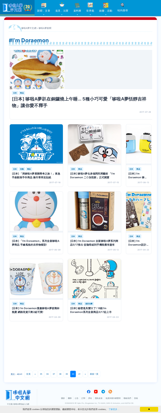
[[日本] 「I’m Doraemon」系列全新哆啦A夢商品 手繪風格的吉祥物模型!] (36, 212)
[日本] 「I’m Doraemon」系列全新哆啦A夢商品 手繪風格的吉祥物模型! (35, 242)
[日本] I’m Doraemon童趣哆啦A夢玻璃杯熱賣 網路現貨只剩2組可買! (35, 310)
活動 (22, 169)
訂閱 (83, 398)
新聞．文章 (43, 10)
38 (60, 374)
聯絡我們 (127, 398)
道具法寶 (88, 304)
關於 (63, 398)
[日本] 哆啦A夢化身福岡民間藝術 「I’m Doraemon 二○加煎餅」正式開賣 (92, 175)
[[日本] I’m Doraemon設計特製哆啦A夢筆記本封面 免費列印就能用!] (138, 212)
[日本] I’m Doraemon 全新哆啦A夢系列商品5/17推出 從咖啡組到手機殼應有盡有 (94, 242)
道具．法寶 (62, 10)
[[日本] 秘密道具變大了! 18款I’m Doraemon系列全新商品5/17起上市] (94, 279)
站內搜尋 (122, 10)
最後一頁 (94, 374)
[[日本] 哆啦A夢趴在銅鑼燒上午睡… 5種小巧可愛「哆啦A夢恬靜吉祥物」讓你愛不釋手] (81, 69)
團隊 (70, 398)
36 (47, 374)
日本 (15, 93)
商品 (22, 93)
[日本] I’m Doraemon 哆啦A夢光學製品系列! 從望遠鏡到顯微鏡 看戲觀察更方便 (138, 175)
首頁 (28, 374)
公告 (76, 398)
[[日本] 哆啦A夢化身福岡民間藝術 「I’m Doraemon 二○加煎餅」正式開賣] (94, 144)
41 (79, 374)
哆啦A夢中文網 (28, 28)
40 (73, 374)
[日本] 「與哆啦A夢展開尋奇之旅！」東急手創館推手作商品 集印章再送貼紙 (36, 175)
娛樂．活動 (105, 10)
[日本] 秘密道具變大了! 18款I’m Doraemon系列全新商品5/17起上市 (91, 310)
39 (67, 374)
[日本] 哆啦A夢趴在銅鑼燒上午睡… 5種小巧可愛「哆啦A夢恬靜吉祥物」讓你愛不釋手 (79, 102)
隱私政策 (99, 398)
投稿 (136, 398)
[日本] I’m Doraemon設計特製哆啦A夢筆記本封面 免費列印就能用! (138, 243)
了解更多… (113, 409)
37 (54, 374)
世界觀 (90, 10)
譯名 (90, 398)
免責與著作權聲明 (113, 398)
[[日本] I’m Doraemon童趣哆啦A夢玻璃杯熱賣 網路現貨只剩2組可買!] (36, 279)
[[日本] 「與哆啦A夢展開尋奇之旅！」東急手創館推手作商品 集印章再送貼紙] (36, 144)
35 (41, 374)
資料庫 (77, 10)
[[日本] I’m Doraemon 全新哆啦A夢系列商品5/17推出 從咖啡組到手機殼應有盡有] (94, 212)
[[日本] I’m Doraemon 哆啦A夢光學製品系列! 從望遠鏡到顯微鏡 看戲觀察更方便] (138, 144)
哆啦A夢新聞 (45, 28)
